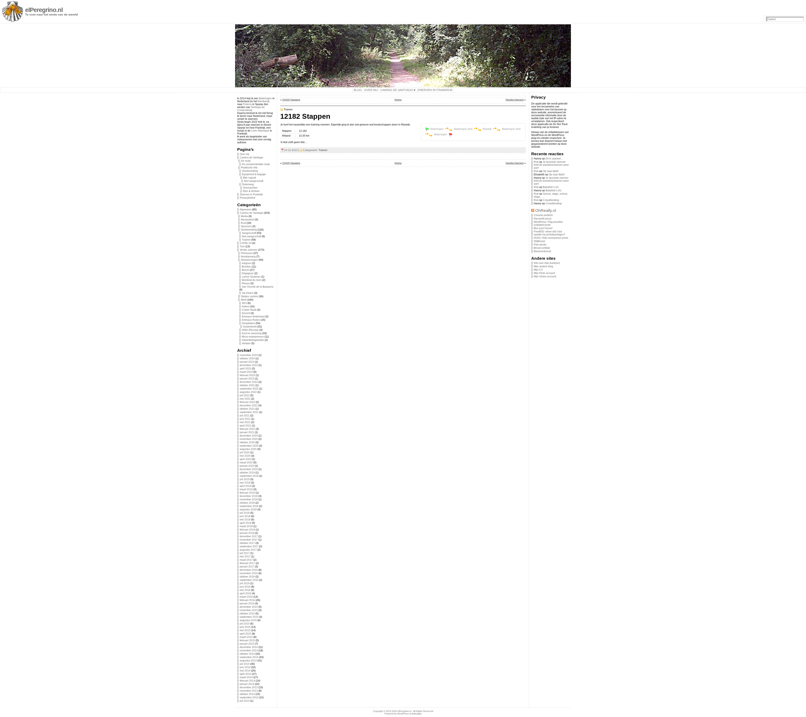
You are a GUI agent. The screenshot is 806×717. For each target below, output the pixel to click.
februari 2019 (247, 492)
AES (244, 303)
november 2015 (249, 610)
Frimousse (247, 253)
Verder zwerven (249, 249)
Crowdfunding (551, 200)
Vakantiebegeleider (253, 340)
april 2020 (245, 459)
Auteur (245, 306)
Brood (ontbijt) (542, 247)
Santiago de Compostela (251, 109)
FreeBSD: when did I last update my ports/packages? (549, 233)
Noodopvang (248, 256)
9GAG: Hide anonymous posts (551, 237)
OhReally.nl (545, 210)
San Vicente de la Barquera (257, 286)
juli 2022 (245, 395)
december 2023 (249, 365)
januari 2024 (247, 361)
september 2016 (249, 580)
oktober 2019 (247, 472)
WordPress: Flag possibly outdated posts (548, 223)
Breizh (245, 270)
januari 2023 (247, 378)
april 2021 (245, 425)
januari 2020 (247, 465)
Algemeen (245, 209)
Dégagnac (248, 273)
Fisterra (247, 104)
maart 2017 (246, 559)
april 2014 (245, 674)
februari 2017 (247, 563)
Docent (246, 313)
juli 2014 (245, 663)
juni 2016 (245, 586)
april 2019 (245, 486)
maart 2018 (246, 526)
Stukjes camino (249, 296)
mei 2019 (245, 482)
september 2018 (249, 506)
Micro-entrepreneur (253, 336)
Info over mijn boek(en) (547, 263)
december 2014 (249, 647)
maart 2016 (246, 596)
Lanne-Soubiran (251, 276)
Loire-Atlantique (260, 130)
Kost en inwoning (252, 333)
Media (244, 216)
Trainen (246, 239)
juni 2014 (245, 667)
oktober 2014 (247, 653)
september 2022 (249, 388)
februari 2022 (247, 402)
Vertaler (246, 343)
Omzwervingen (249, 259)
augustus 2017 (248, 549)
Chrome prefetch (543, 215)
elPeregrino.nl (44, 10)
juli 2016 (245, 583)
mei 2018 (245, 519)
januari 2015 (247, 643)
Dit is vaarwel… (554, 158)
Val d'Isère (248, 293)
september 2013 (249, 697)
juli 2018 (245, 512)
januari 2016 (247, 603)
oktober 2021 (247, 408)
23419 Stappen (291, 99)
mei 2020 (245, 455)
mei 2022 (245, 398)
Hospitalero (248, 323)
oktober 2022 (247, 385)
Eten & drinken (251, 191)
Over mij (244, 154)
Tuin (242, 246)
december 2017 (249, 536)
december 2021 (249, 405)
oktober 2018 (247, 502)
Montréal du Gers (252, 280)
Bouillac (246, 266)
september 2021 (249, 412)
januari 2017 (247, 566)
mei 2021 (245, 422)
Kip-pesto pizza (542, 218)
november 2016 (249, 573)
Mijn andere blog (543, 266)
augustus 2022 (248, 392)
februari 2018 (247, 529)
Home (398, 99)
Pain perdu (540, 244)
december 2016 (249, 569)
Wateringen (265, 98)
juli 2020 (245, 452)
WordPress (403, 713)
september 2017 (249, 546)
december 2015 (249, 606)
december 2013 (249, 687)
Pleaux (246, 283)
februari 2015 (247, 640)
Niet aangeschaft (253, 181)
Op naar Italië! (551, 171)
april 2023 (245, 368)
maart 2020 (246, 462)
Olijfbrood (539, 241)
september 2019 (249, 476)
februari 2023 (247, 375)
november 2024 (249, 355)
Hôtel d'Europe (250, 330)
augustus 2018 (248, 509)
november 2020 (249, 439)
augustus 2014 (248, 660)
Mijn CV (538, 269)
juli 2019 (245, 479)
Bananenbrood (542, 251)
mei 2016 (245, 590)
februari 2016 (247, 600)
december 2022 (249, 382)
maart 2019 (246, 489)
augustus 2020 (248, 449)
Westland (263, 101)
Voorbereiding (250, 170)
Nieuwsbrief (247, 219)
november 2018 (249, 499)
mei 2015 (245, 630)
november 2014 (249, 650)
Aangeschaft (249, 233)
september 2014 (249, 657)
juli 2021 (245, 415)
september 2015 (249, 616)
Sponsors (246, 226)
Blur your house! (543, 228)
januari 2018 (247, 533)
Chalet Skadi (249, 309)
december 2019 (249, 469)
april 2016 (245, 593)
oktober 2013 (247, 694)
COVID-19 (245, 243)
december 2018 (249, 496)
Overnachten (250, 187)
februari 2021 (247, 429)
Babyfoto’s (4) (551, 187)
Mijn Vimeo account (545, 276)
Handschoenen (515, 99)
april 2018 (245, 522)
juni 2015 (245, 627)
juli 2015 (245, 623)
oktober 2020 (247, 442)
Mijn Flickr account (544, 273)
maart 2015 (246, 637)
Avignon (246, 263)
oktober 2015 (247, 613)
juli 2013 (245, 700)
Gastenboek (250, 326)
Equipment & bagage (254, 174)
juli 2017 (245, 553)
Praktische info (249, 167)
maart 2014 (246, 677)
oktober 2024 (247, 358)
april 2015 (245, 633)
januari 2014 (247, 684)
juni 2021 (245, 418)
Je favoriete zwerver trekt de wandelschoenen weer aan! (551, 164)
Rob (536, 161)
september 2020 (249, 445)
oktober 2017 (247, 543)
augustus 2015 (248, 620)
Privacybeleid (247, 197)
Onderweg (248, 184)
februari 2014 (247, 680)
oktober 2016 (247, 576)
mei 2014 (245, 670)
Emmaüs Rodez (251, 319)
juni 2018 (245, 516)
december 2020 (249, 435)
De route (246, 160)
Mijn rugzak (249, 177)
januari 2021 (247, 432)
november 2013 (249, 690)
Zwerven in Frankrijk (251, 194)
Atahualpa (416, 713)
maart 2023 (246, 371)
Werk (244, 299)
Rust (243, 223)
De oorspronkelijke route (256, 164)
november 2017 (249, 539)
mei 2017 (245, 556)
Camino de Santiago (251, 157)
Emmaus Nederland (253, 316)
